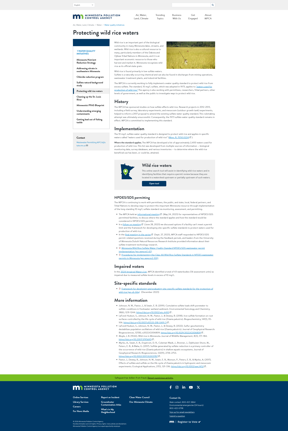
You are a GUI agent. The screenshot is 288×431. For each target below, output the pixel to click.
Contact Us (175, 398)
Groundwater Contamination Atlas (111, 403)
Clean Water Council (139, 397)
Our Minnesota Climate (141, 402)
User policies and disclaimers (116, 424)
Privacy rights (101, 424)
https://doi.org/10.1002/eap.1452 (187, 366)
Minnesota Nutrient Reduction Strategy (86, 61)
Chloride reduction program (90, 77)
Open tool (154, 183)
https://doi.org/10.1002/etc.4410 (152, 312)
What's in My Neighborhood (108, 411)
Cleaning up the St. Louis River (89, 98)
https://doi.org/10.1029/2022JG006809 (181, 332)
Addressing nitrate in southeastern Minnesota (88, 70)
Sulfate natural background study (90, 84)
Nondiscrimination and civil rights (84, 424)
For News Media (81, 411)
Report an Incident (110, 397)
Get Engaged (193, 16)
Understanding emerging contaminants (89, 112)
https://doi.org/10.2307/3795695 (135, 339)
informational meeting (148, 214)
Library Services (80, 402)
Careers (77, 406)
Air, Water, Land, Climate (141, 16)
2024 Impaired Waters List (134, 271)
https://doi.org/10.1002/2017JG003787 (138, 356)
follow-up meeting (132, 224)
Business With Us (176, 16)
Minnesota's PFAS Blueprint (90, 105)
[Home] (96, 16)
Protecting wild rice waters (89, 91)
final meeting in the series (138, 234)
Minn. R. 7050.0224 (179, 137)
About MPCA (208, 16)
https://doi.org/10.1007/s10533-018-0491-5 (145, 322)
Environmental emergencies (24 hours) (186, 405)
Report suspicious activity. (160, 377)
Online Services (80, 397)
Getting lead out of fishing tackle (89, 121)
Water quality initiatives (114, 25)
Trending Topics (160, 16)
